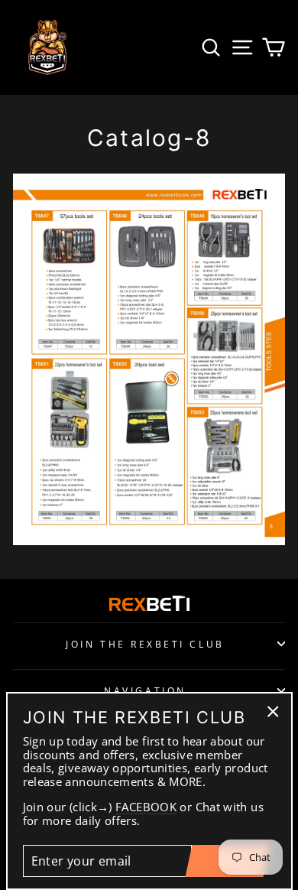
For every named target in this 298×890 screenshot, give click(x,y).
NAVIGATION (145, 690)
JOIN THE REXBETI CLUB (145, 644)
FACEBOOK (146, 807)
